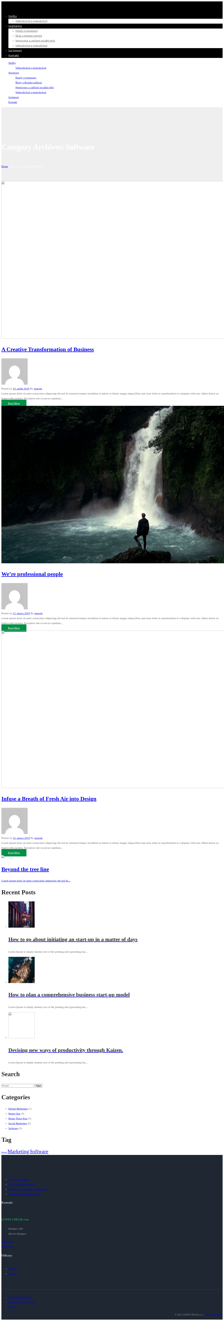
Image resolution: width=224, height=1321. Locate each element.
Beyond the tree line (25, 869)
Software (13, 1128)
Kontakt (13, 55)
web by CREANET (214, 1314)
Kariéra (12, 1273)
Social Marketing (17, 1123)
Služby (12, 16)
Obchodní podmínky (19, 1297)
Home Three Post (17, 1118)
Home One (14, 1113)
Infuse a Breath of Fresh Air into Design (48, 799)
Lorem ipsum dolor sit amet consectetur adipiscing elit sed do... (36, 880)
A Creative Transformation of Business (47, 349)
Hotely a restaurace (26, 31)
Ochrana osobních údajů (21, 1302)
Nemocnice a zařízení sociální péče (35, 40)
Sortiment (15, 50)
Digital (4, 1152)
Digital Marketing (18, 1108)
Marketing (18, 1151)
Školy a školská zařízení (28, 35)
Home (4, 166)
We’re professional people (32, 574)
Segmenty (15, 26)
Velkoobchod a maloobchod (31, 21)
